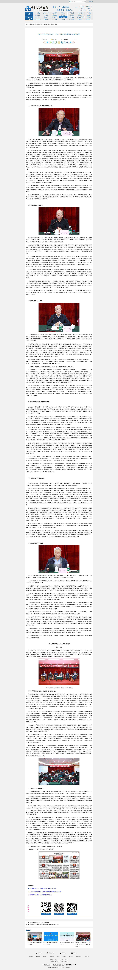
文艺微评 (89, 15)
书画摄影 (89, 13)
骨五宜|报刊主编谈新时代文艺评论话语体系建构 (39, 895)
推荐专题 (71, 19)
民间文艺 (46, 15)
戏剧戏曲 (63, 13)
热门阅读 (63, 15)
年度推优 (72, 17)
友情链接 (71, 956)
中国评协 (32, 24)
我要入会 (89, 17)
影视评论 (72, 13)
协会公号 (46, 19)
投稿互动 (80, 15)
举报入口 (87, 956)
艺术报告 (54, 19)
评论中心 (89, 19)
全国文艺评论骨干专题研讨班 (46, 24)
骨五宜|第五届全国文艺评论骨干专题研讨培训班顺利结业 (41, 888)
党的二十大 (46, 13)
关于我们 (45, 956)
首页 (27, 24)
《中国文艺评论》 (37, 19)
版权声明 (52, 956)
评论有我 (63, 19)
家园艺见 (54, 17)
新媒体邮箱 (83, 10)
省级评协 (46, 17)
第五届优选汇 (80, 17)
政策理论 (37, 13)
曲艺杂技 (37, 15)
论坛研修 (63, 17)
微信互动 (64, 952)
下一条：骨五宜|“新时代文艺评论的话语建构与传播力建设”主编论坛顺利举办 (42, 924)
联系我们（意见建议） (61, 956)
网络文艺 (55, 15)
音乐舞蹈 (80, 13)
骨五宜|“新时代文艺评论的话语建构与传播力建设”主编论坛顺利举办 (43, 891)
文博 (75, 39)
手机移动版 (51, 952)
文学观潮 (55, 13)
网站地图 (91, 1)
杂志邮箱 (90, 10)
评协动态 (80, 19)
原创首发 (72, 15)
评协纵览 (37, 17)
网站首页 (31, 956)
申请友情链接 (79, 956)
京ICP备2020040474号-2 (71, 964)
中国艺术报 (65, 39)
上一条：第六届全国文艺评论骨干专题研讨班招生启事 (37, 922)
